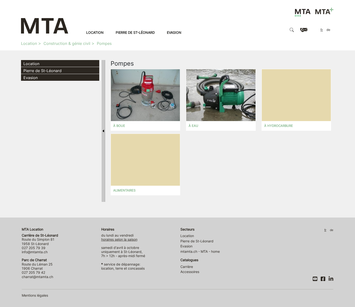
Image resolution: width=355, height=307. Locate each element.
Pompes (104, 43)
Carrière (186, 267)
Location (95, 32)
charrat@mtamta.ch (37, 277)
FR (321, 30)
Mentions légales (35, 295)
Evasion (174, 32)
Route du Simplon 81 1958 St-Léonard (40, 239)
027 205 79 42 (33, 272)
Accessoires (189, 272)
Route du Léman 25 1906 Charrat (37, 264)
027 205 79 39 (33, 248)
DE (328, 30)
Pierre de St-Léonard (135, 32)
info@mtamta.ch (35, 252)
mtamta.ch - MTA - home (200, 251)
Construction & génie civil (66, 43)
